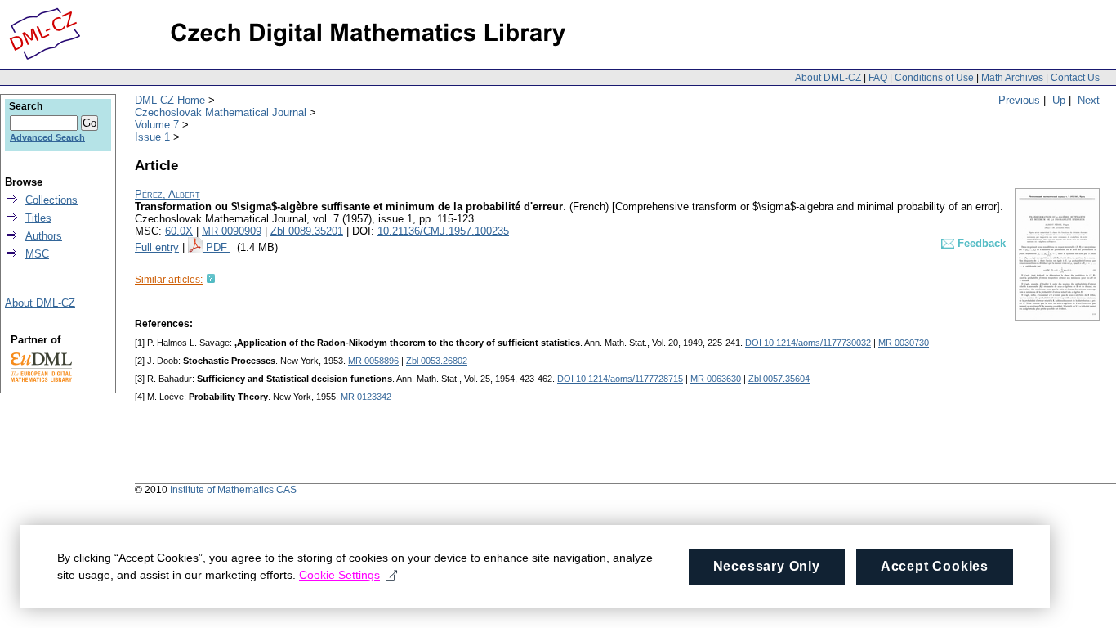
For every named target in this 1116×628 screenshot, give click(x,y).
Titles (38, 218)
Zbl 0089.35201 (306, 231)
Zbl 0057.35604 (779, 379)
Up (1058, 100)
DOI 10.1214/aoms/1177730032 (808, 343)
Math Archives (1012, 77)
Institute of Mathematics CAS (233, 490)
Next (1089, 100)
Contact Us (1075, 77)
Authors (43, 236)
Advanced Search (47, 137)
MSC (37, 254)
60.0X (179, 231)
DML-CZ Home (170, 100)
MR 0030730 (903, 343)
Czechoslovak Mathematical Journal (220, 112)
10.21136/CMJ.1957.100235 (443, 231)
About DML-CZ (828, 77)
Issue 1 (152, 137)
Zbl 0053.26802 (436, 361)
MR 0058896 (373, 361)
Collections (51, 200)
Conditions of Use (934, 77)
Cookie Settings (339, 574)
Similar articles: (169, 279)
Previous (1019, 100)
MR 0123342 (366, 396)
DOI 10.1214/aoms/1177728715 (620, 379)
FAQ (877, 77)
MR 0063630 (715, 379)
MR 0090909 (231, 231)
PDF (218, 247)
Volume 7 (157, 125)
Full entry (157, 247)
